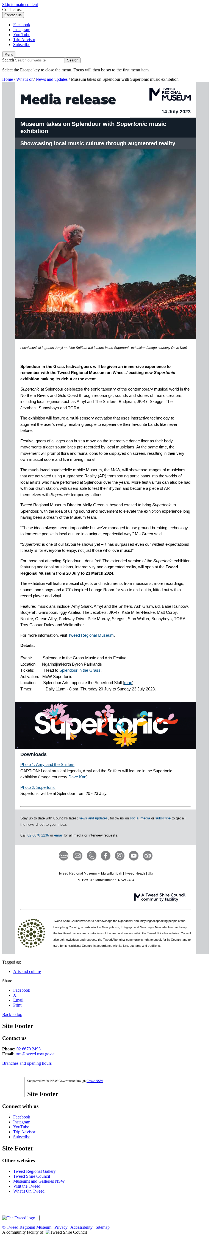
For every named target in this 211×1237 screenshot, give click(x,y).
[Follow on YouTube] (133, 855)
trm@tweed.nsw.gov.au (36, 1054)
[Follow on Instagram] (119, 855)
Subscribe (21, 1136)
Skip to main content (20, 4)
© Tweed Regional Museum (26, 1227)
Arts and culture (27, 971)
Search (8, 60)
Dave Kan (77, 777)
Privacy (61, 1227)
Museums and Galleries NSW (39, 1181)
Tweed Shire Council (31, 1176)
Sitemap (103, 1227)
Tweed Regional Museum (91, 635)
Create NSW (95, 1081)
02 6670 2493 (28, 1049)
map (128, 682)
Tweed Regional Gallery (34, 1171)
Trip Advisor (24, 1132)
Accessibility (81, 1227)
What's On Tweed (29, 1191)
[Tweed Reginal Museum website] (63, 855)
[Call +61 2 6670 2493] (91, 855)
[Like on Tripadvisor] (147, 855)
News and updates (52, 79)
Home (7, 79)
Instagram (21, 1122)
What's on (25, 79)
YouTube (21, 1127)
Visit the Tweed (26, 1186)
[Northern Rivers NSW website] (60, 1218)
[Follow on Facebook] (105, 855)
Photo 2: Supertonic (37, 787)
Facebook (21, 1117)
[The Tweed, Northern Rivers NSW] (22, 1218)
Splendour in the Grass (80, 670)
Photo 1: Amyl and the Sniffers (47, 764)
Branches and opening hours (27, 1063)
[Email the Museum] (77, 855)
